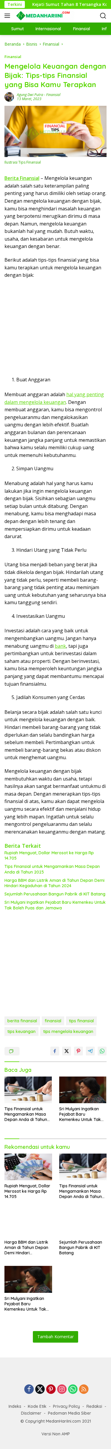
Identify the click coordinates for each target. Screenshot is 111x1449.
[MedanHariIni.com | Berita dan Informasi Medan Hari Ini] (44, 16)
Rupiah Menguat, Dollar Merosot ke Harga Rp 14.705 (49, 855)
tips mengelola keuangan (68, 1031)
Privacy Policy (66, 1406)
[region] (53, 329)
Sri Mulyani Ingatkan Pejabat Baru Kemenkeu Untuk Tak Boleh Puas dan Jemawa (55, 905)
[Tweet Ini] (66, 1051)
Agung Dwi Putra (30, 94)
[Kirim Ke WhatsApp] (102, 1051)
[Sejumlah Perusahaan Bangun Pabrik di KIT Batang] (83, 1223)
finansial (53, 1020)
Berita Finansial (21, 178)
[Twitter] (40, 1389)
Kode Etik (37, 1406)
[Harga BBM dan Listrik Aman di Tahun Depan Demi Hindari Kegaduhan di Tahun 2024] (28, 1223)
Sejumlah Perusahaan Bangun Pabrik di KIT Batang (54, 894)
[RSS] (84, 1389)
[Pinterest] (51, 1389)
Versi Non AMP (55, 1434)
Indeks (15, 1406)
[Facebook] (29, 1389)
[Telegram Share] (90, 1051)
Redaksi (94, 1406)
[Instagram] (62, 1389)
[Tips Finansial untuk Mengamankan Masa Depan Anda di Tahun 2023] (28, 1090)
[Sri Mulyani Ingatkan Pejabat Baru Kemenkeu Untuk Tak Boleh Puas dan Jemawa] (83, 1090)
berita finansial (22, 1020)
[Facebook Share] (54, 1051)
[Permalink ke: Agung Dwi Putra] (9, 96)
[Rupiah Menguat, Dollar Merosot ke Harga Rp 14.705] (28, 1167)
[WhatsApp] (73, 1389)
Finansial (12, 56)
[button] (8, 16)
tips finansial (81, 1020)
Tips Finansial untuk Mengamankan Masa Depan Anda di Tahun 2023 (52, 869)
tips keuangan (21, 1031)
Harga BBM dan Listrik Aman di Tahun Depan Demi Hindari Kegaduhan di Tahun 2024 (54, 883)
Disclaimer (31, 1413)
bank (60, 646)
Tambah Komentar (55, 1336)
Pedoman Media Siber (69, 1413)
